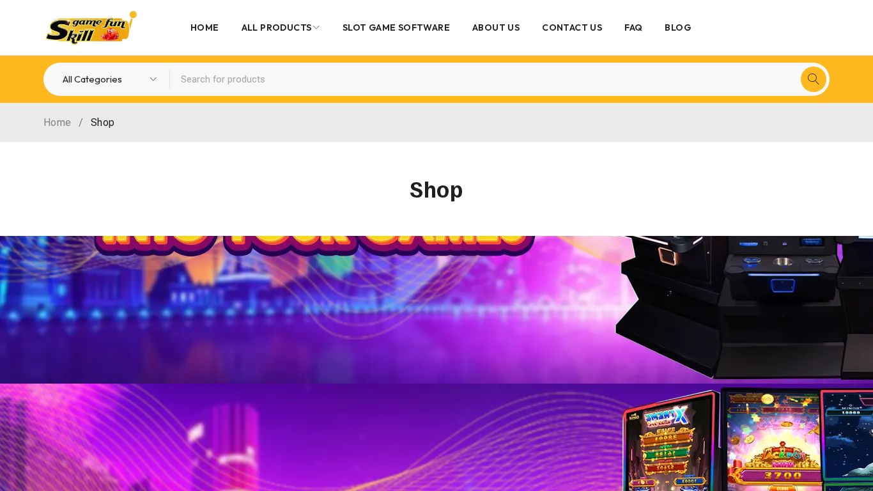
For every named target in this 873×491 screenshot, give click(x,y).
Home (57, 122)
